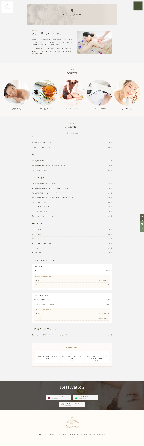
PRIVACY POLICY (101, 434)
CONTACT (92, 434)
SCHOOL (64, 434)
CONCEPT (51, 434)
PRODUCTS (84, 434)
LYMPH (58, 434)
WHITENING (71, 434)
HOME (39, 434)
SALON (45, 434)
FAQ (78, 434)
